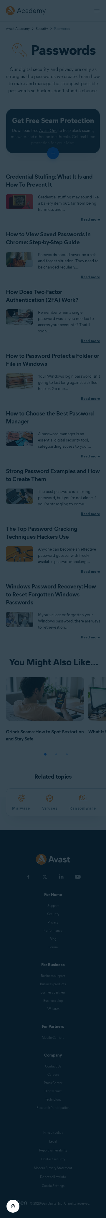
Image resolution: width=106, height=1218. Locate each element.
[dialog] (53, 609)
